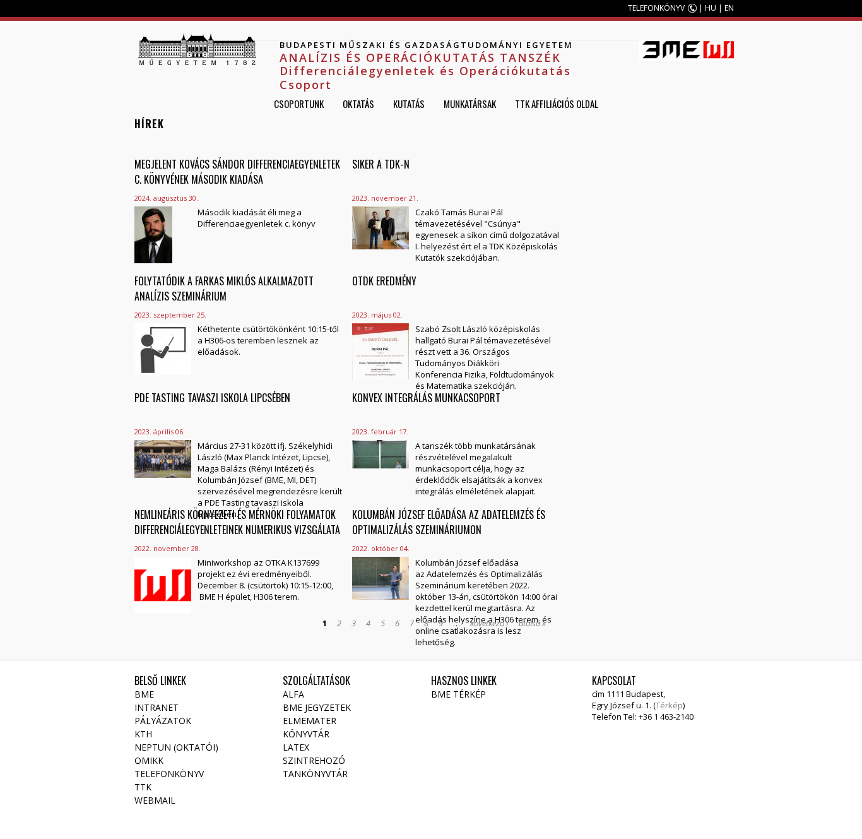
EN (729, 8)
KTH (143, 734)
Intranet (156, 707)
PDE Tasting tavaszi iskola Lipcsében (212, 397)
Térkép (669, 705)
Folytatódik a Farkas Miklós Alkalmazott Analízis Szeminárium (224, 288)
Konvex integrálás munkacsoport (426, 397)
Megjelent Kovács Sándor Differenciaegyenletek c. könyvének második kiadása (237, 172)
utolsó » (532, 623)
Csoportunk (299, 103)
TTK (142, 787)
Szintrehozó (314, 760)
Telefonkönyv (169, 774)
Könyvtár (306, 734)
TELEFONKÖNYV (656, 8)
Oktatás (358, 103)
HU (710, 8)
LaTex (296, 747)
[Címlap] (197, 49)
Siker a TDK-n (381, 164)
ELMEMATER (309, 721)
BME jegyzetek (317, 707)
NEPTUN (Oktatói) (176, 747)
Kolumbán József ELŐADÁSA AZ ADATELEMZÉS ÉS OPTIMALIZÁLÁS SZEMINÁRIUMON (448, 522)
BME (144, 694)
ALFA (293, 694)
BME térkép (458, 694)
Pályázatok (162, 721)
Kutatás (409, 103)
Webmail (154, 800)
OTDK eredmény (384, 281)
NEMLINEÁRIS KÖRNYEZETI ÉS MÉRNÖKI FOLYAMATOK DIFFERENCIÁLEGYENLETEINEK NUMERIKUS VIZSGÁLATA (237, 522)
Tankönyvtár (315, 774)
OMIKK (148, 760)
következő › (489, 623)
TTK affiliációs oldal (556, 103)
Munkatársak (470, 103)
